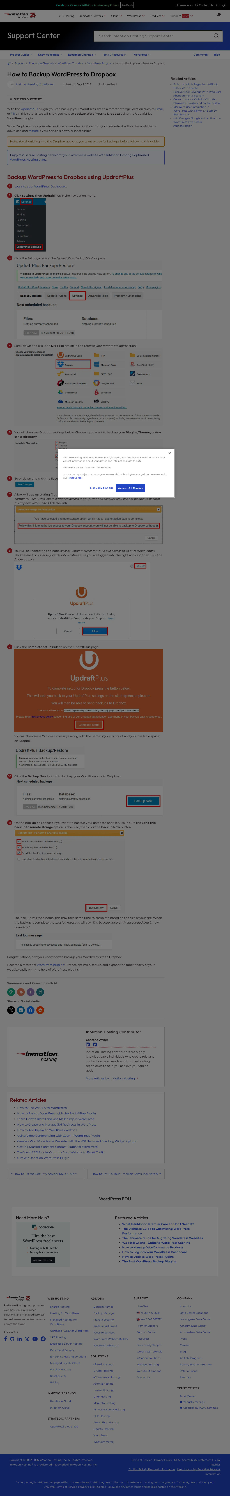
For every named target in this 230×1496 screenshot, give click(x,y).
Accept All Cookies (130, 488)
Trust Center (75, 477)
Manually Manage (101, 488)
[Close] (170, 453)
